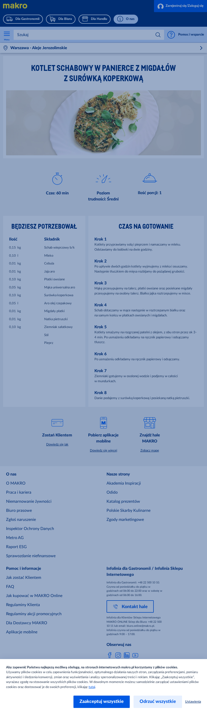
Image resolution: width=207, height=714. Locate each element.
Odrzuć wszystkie (158, 701)
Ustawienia (193, 701)
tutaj (92, 687)
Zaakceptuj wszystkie (102, 701)
